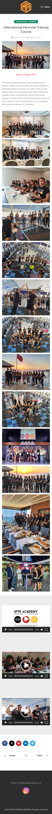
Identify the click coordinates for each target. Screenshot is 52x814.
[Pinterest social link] (18, 743)
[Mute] (41, 631)
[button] (26, 618)
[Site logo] (26, 7)
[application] (26, 618)
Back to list (26, 755)
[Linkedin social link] (25, 743)
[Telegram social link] (32, 743)
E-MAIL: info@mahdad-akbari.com (26, 783)
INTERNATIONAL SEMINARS (26, 21)
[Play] (5, 631)
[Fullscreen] (46, 631)
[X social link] (12, 743)
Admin (17, 37)
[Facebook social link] (5, 743)
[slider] (24, 629)
